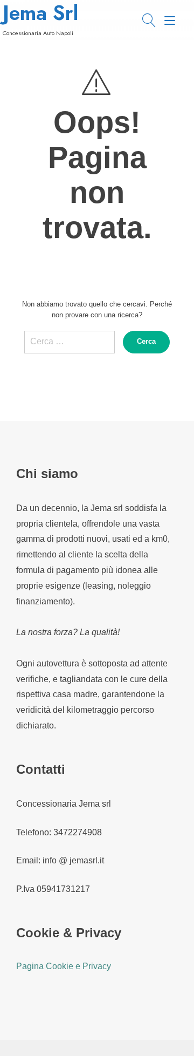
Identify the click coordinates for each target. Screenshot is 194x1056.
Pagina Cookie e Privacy (63, 966)
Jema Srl (40, 13)
